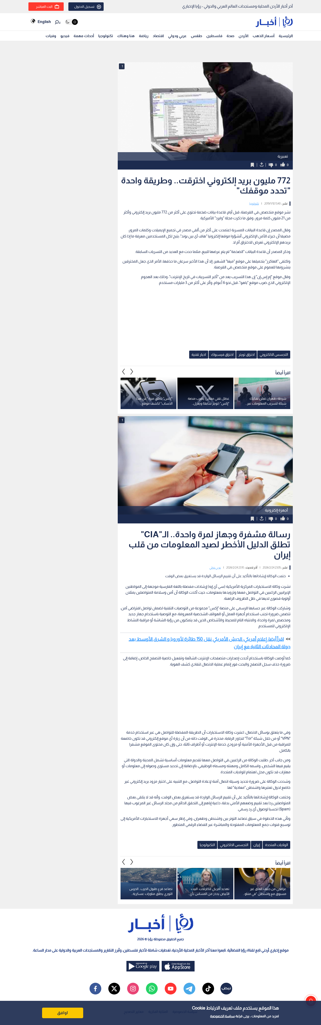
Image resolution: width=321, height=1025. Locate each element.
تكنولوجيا (105, 36)
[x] (114, 988)
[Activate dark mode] (71, 22)
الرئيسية (286, 36)
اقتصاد (158, 36)
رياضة (144, 36)
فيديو (64, 36)
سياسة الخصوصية (222, 1016)
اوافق (62, 1012)
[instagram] (133, 988)
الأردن (243, 36)
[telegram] (189, 988)
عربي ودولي (177, 36)
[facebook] (95, 988)
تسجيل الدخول (84, 6)
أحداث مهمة (84, 36)
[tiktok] (208, 988)
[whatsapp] (152, 988)
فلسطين (214, 36)
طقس (196, 36)
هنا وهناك (126, 36)
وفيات (51, 36)
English (44, 22)
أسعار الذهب (263, 36)
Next (123, 372)
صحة (230, 36)
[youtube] (170, 988)
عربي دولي (215, 567)
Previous (132, 372)
